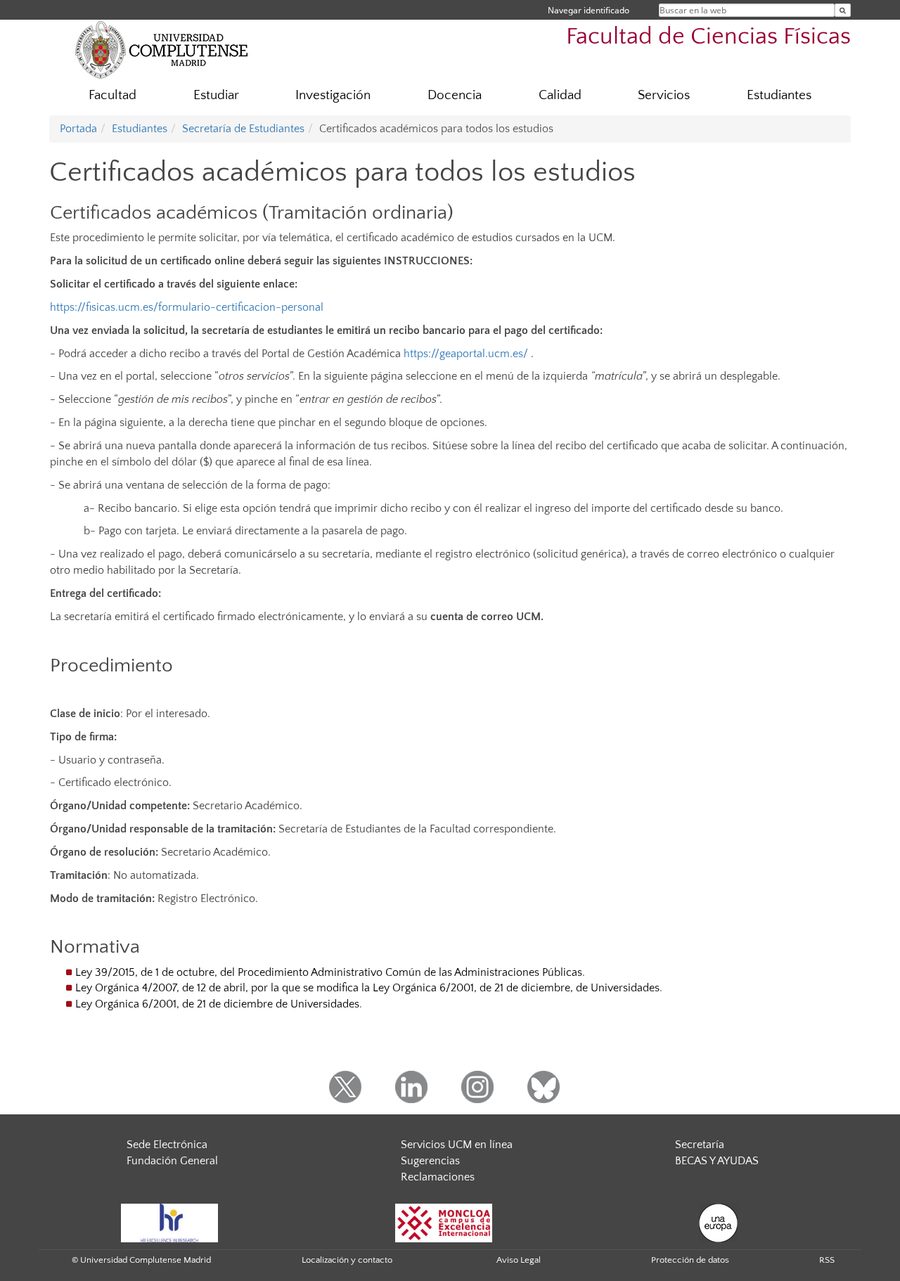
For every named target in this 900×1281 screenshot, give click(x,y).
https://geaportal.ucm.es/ (466, 353)
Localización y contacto (347, 1260)
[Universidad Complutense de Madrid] (161, 49)
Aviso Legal (518, 1260)
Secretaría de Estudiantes (243, 128)
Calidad (560, 95)
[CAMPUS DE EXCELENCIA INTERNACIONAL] (443, 1222)
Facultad (112, 95)
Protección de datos (690, 1260)
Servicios (664, 95)
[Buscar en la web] (843, 10)
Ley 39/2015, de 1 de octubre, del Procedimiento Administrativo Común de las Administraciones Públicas (328, 972)
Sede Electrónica (167, 1144)
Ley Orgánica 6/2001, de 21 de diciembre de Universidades (217, 1004)
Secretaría (699, 1144)
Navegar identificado (588, 10)
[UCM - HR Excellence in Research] (169, 1222)
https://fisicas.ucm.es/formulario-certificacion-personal (186, 307)
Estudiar (216, 95)
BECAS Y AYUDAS (717, 1160)
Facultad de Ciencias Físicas (708, 37)
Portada (78, 128)
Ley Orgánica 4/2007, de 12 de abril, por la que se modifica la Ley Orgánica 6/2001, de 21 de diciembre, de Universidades (367, 987)
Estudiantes (779, 95)
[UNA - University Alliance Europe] (718, 1222)
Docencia (455, 95)
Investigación (333, 95)
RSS (827, 1260)
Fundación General (172, 1160)
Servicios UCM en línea (457, 1144)
